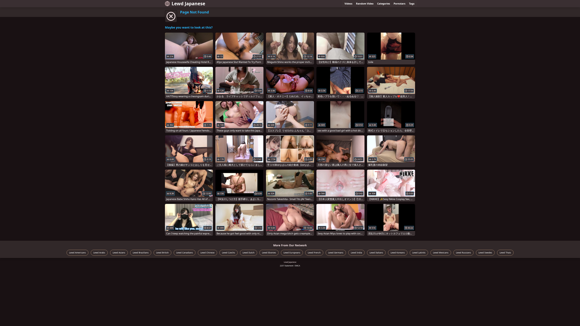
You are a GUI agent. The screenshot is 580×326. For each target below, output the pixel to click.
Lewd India (356, 252)
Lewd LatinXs (418, 252)
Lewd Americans (77, 252)
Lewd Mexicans (440, 252)
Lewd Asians (119, 252)
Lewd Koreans (398, 252)
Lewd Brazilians (141, 252)
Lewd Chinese (207, 252)
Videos (348, 3)
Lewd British (162, 252)
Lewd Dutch (249, 252)
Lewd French (314, 252)
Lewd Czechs (228, 252)
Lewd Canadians (184, 252)
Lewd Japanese (188, 3)
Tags (411, 3)
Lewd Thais (505, 252)
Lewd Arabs (99, 252)
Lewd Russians (463, 252)
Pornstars (399, 3)
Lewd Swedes (485, 252)
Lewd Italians (376, 252)
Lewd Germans (335, 252)
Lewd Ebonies (269, 252)
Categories (383, 3)
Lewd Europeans (292, 252)
